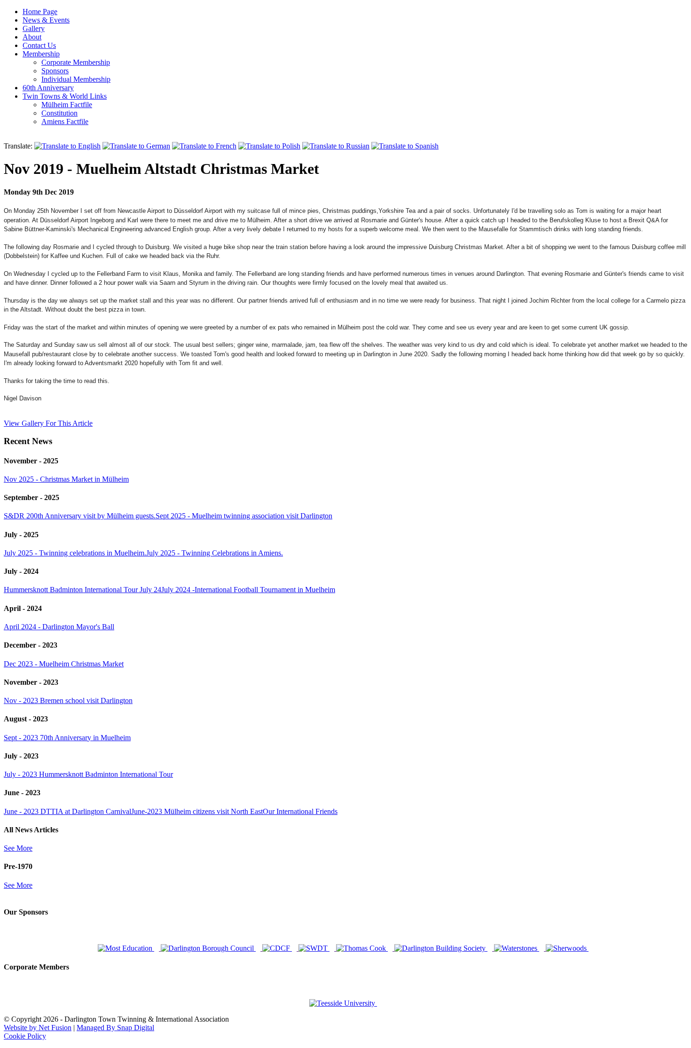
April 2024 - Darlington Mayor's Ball (59, 627)
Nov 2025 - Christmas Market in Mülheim (66, 479)
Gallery (34, 28)
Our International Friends (300, 811)
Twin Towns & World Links (65, 96)
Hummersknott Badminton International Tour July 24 (82, 590)
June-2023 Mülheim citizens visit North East (197, 811)
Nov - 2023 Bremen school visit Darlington (68, 700)
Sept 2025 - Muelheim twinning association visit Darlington (244, 516)
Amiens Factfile (64, 121)
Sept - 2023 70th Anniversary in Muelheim (67, 738)
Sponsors (55, 71)
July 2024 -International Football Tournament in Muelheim (248, 590)
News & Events (46, 20)
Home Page (40, 12)
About (32, 37)
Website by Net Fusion (37, 1028)
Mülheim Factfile (66, 105)
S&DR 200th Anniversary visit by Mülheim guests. (80, 516)
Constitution (59, 113)
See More (18, 848)
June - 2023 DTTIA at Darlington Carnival (67, 811)
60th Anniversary (48, 88)
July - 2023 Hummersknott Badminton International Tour (88, 774)
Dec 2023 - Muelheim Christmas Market (64, 664)
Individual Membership (75, 79)
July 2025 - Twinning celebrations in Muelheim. (75, 553)
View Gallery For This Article (48, 423)
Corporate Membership (75, 62)
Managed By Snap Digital (115, 1028)
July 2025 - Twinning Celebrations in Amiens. (214, 553)
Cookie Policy (25, 1036)
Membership (41, 54)
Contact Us (39, 45)
